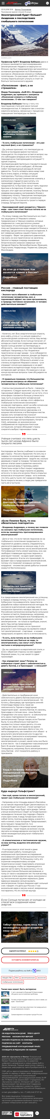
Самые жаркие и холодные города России (26, 1014)
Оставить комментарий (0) (25, 960)
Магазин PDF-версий (22, 1037)
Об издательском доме (14, 1033)
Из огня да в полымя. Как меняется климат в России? (21, 271)
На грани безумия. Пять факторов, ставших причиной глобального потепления (22, 502)
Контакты (27, 1043)
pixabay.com (6, 58)
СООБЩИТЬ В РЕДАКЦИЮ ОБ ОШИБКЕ (19, 1050)
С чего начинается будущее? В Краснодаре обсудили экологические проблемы (27, 993)
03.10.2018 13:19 (7, 9)
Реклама (6, 1037)
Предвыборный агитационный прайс (21, 1046)
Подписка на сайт (11, 1043)
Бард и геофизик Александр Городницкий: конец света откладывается (21, 772)
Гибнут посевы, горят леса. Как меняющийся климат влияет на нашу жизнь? (23, 927)
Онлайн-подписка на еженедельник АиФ (23, 1040)
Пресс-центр (33, 1033)
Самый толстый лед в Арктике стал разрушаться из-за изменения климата (28, 1008)
